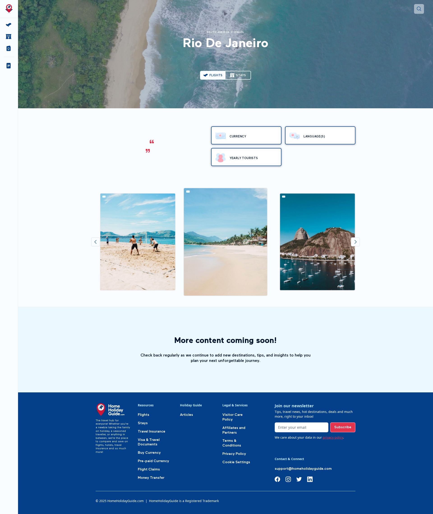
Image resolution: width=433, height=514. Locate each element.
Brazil (239, 32)
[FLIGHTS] (9, 25)
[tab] (213, 75)
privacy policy (333, 437)
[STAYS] (9, 37)
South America (218, 32)
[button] (9, 48)
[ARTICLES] (9, 66)
